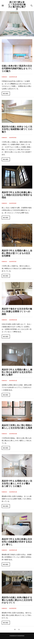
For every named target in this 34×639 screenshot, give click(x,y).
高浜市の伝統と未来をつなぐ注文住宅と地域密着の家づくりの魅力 (17, 129)
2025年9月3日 (12, 261)
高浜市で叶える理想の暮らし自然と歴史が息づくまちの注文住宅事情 (17, 253)
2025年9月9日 (12, 137)
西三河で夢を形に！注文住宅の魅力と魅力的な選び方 (17, 5)
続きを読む (5, 93)
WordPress (20, 635)
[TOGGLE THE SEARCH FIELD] (31, 5)
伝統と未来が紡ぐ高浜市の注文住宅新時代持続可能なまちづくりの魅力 (17, 68)
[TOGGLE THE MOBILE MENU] (3, 5)
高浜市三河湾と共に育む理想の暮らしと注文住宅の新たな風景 (17, 426)
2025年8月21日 (13, 380)
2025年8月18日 (13, 433)
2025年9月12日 (13, 76)
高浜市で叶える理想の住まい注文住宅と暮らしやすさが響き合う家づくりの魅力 (17, 483)
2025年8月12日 (13, 550)
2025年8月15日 (13, 491)
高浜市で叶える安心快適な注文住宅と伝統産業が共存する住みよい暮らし (17, 542)
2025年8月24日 (13, 319)
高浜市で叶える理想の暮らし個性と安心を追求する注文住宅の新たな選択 (17, 372)
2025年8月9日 (12, 608)
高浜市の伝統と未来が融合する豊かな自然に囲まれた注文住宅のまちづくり (17, 600)
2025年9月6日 (12, 203)
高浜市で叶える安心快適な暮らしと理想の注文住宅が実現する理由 (17, 195)
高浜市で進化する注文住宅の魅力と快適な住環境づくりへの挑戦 (17, 311)
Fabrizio (4, 76)
